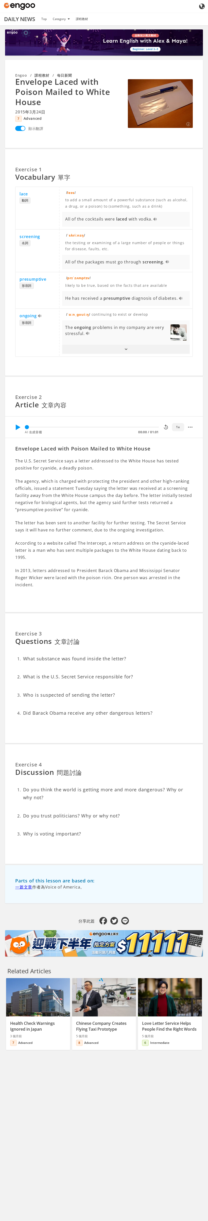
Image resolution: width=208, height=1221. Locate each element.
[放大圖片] (160, 103)
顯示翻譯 (35, 128)
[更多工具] (190, 427)
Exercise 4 (28, 764)
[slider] (27, 427)
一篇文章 (23, 887)
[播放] (18, 427)
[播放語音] (155, 219)
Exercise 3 (28, 633)
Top (44, 19)
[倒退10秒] (166, 427)
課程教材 (82, 19)
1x (178, 427)
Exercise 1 (28, 169)
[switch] (20, 128)
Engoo (21, 75)
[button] (126, 349)
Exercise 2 (28, 397)
